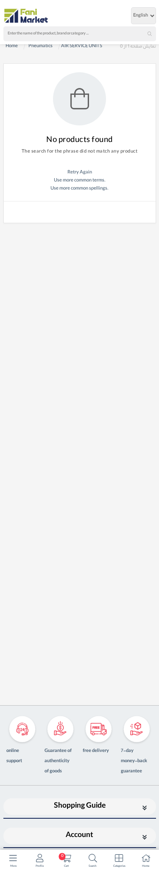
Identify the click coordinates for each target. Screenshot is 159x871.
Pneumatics (40, 46)
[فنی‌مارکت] (26, 16)
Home (12, 46)
